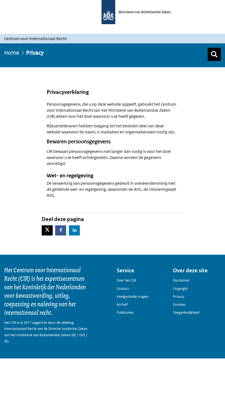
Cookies (179, 304)
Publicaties (125, 312)
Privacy (178, 296)
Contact (123, 288)
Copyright (180, 288)
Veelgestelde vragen (132, 296)
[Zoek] (214, 54)
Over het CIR (126, 280)
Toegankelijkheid (186, 312)
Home (11, 52)
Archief (122, 304)
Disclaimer (181, 280)
